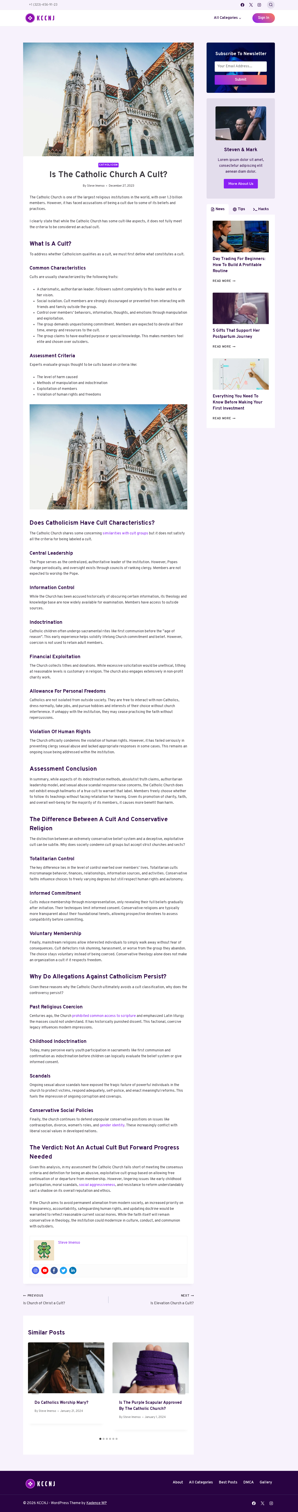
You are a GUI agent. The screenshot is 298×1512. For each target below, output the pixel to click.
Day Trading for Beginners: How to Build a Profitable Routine (239, 265)
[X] (251, 5)
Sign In (263, 18)
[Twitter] (63, 1270)
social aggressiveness (97, 1185)
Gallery (266, 1482)
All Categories (201, 1482)
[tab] (100, 1439)
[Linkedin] (72, 1270)
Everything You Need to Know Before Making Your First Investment (238, 402)
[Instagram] (259, 5)
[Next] (181, 1389)
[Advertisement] (241, 461)
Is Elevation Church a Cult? (172, 1300)
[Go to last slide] (35, 1389)
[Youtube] (44, 1270)
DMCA (248, 1482)
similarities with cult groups (125, 533)
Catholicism (108, 165)
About (178, 1482)
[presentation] (241, 236)
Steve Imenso (96, 186)
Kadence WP (96, 1503)
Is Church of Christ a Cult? (44, 1300)
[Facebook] (242, 5)
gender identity (112, 1125)
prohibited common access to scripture (104, 1016)
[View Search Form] (271, 5)
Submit (241, 79)
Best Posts (228, 1482)
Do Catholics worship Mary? (61, 1402)
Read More (224, 281)
